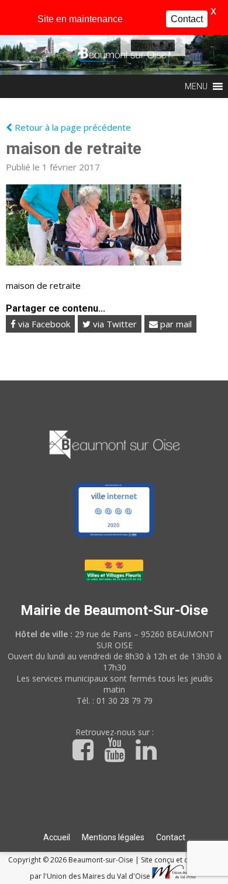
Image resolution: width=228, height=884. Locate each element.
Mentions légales (113, 837)
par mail (175, 324)
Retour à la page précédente (71, 127)
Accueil (56, 837)
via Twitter (114, 324)
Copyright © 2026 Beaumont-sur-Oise (71, 860)
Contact (170, 837)
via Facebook (43, 324)
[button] (144, 45)
